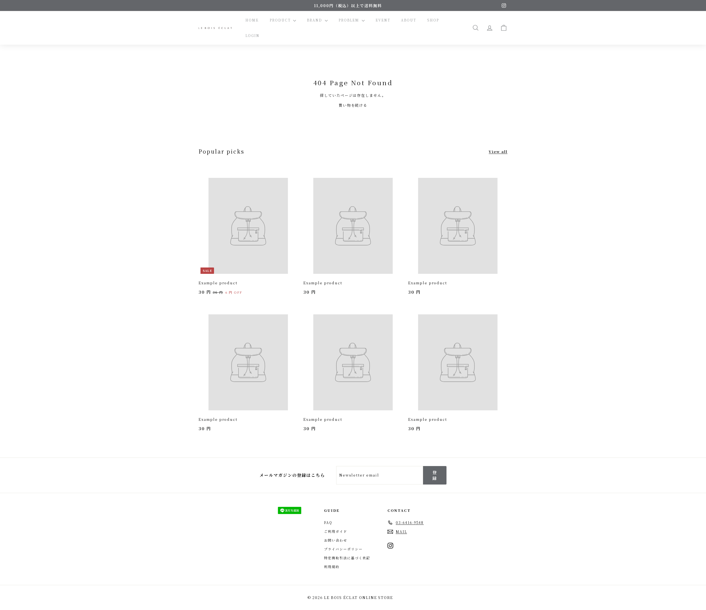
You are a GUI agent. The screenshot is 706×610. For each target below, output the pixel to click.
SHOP (433, 20)
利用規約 (331, 566)
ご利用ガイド (335, 531)
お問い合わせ (335, 540)
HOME (252, 20)
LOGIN (252, 35)
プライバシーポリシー (343, 549)
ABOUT (408, 20)
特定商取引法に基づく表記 (347, 557)
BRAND (315, 20)
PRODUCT (281, 20)
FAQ (328, 522)
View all (498, 151)
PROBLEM (349, 20)
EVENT (383, 20)
